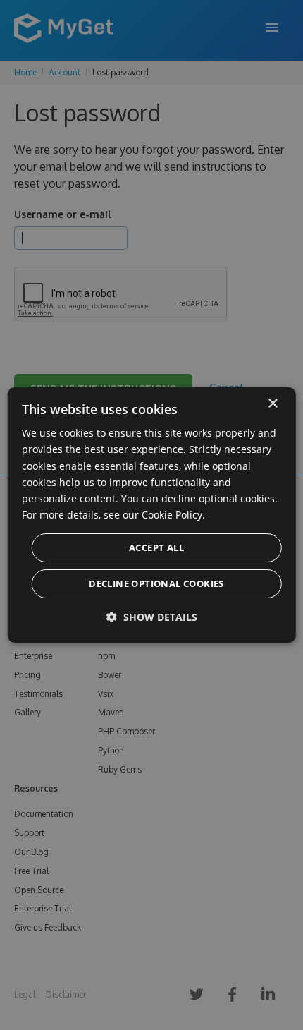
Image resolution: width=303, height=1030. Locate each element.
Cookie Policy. (173, 514)
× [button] (272, 404)
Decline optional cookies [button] (156, 583)
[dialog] (152, 515)
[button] (151, 617)
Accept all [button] (156, 547)
